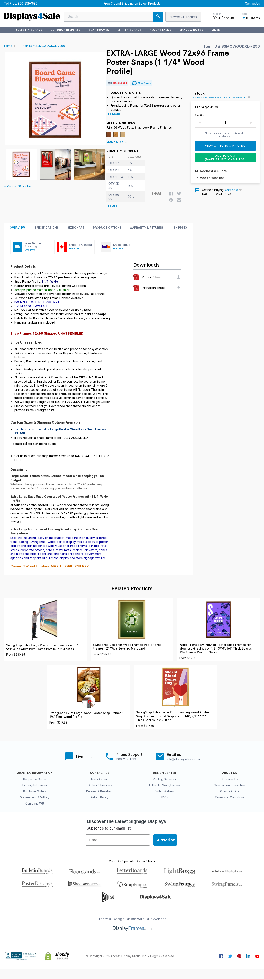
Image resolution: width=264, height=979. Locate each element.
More (215, 29)
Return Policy (99, 797)
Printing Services (164, 779)
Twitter (230, 956)
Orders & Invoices (99, 785)
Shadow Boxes (191, 29)
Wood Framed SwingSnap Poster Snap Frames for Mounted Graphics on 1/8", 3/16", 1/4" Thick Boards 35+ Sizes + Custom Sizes (215, 648)
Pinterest (239, 956)
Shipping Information (34, 785)
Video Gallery (164, 791)
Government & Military (35, 797)
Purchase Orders (34, 791)
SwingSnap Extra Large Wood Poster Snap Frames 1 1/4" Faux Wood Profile (87, 715)
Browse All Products (183, 17)
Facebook (221, 956)
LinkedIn (248, 956)
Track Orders (100, 779)
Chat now (231, 190)
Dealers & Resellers (99, 791)
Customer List (229, 779)
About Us (229, 772)
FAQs (164, 797)
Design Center (164, 772)
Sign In (217, 13)
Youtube (257, 956)
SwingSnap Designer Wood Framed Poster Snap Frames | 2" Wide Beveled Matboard (127, 646)
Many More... (116, 142)
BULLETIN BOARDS (28, 29)
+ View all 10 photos (17, 186)
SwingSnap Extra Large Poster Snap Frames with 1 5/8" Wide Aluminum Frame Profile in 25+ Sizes (42, 647)
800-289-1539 (27, 3)
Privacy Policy (229, 791)
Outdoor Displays (65, 29)
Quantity (199, 115)
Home (8, 45)
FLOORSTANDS (160, 29)
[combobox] (113, 17)
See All (112, 206)
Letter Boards (129, 29)
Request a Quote (34, 779)
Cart (244, 13)
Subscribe (165, 840)
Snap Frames (98, 29)
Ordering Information (35, 772)
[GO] (158, 17)
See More (113, 114)
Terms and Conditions (229, 797)
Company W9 (34, 803)
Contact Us (252, 3)
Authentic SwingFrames (164, 785)
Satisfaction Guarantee (229, 785)
